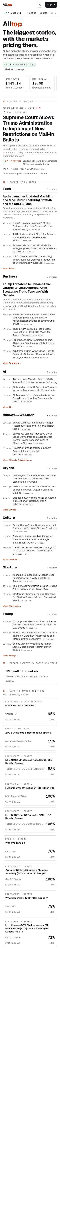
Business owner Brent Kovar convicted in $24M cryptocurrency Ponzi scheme (34, 501)
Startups (10, 567)
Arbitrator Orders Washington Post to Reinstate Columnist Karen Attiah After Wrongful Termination (34, 354)
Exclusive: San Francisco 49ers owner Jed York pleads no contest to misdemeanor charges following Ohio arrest (34, 319)
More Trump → (10, 655)
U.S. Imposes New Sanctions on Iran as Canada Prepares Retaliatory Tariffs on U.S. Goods (34, 624)
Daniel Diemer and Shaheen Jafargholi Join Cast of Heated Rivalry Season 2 (34, 550)
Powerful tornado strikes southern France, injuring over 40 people (32, 451)
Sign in (51, 4)
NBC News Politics (29, 168)
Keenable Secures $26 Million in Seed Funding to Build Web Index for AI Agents (33, 578)
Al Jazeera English (12, 173)
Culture (9, 517)
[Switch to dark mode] (40, 5)
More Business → (12, 363)
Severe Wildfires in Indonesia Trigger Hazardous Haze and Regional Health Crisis (33, 425)
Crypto (8, 468)
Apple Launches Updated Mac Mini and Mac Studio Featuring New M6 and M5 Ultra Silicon (27, 200)
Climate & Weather (18, 415)
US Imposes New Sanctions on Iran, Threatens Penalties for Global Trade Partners (33, 343)
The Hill (14, 168)
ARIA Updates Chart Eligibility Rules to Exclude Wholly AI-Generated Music (34, 237)
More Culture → (11, 559)
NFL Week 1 (14, 12)
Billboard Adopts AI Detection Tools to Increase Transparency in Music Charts (35, 389)
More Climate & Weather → (17, 460)
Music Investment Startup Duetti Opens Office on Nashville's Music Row (35, 587)
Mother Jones (31, 173)
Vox (42, 168)
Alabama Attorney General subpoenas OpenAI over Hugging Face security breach (34, 398)
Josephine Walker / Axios (18, 108)
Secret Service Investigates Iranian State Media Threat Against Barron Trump (32, 646)
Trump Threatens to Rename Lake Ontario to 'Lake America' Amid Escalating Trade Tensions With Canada (27, 289)
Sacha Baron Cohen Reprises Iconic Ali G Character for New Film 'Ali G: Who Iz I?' (35, 528)
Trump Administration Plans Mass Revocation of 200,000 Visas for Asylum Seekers (32, 332)
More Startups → (12, 606)
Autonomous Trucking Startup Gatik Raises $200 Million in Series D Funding (35, 381)
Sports (43, 12)
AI (4, 371)
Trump (8, 614)
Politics (32, 12)
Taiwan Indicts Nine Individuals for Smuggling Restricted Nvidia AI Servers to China (35, 248)
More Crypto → (11, 509)
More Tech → (10, 268)
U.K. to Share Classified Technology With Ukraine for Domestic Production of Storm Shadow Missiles (34, 259)
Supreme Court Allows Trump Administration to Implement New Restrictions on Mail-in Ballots (28, 128)
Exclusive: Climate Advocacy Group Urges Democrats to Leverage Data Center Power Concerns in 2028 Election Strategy (32, 438)
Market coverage (14, 69)
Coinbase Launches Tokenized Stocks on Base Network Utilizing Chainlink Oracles (34, 489)
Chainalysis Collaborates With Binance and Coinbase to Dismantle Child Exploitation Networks (34, 478)
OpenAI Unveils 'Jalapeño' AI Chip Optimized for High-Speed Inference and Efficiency (33, 226)
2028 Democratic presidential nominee (28, 732)
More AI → (8, 407)
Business (10, 276)
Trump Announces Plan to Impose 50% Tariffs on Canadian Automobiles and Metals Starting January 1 (35, 635)
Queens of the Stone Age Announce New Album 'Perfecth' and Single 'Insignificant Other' (33, 539)
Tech (7, 189)
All (7, 4)
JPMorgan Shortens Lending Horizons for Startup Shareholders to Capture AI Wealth (34, 597)
